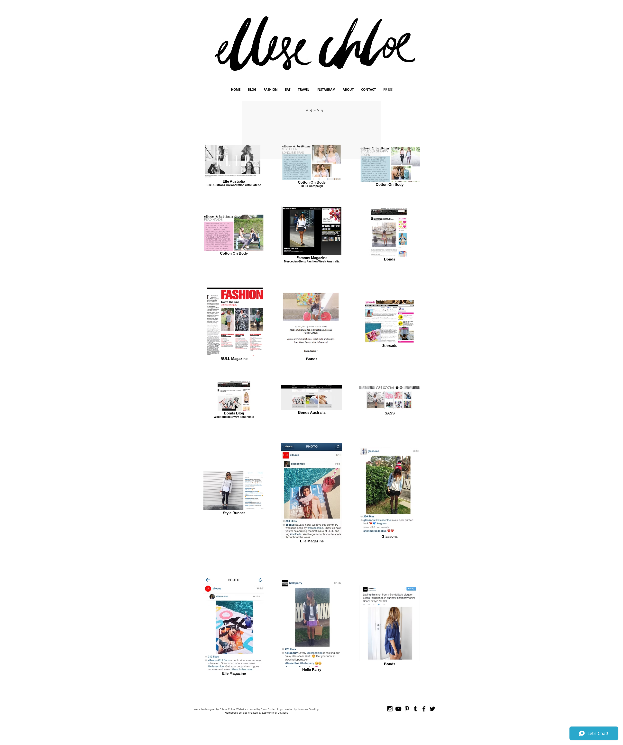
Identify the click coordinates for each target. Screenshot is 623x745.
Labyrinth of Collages (275, 713)
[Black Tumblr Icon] (415, 708)
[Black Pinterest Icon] (407, 708)
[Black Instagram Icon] (390, 708)
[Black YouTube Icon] (398, 708)
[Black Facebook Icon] (424, 708)
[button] (252, 90)
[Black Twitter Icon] (432, 708)
